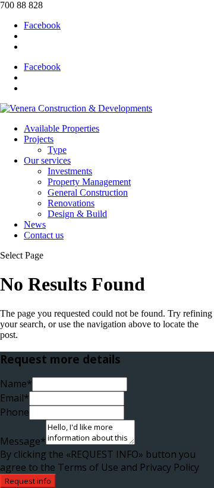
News (35, 224)
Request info (28, 481)
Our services (47, 160)
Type (57, 150)
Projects (39, 139)
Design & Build (77, 214)
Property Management (89, 182)
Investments (70, 171)
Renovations (71, 203)
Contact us (44, 235)
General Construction (88, 192)
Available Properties (61, 128)
